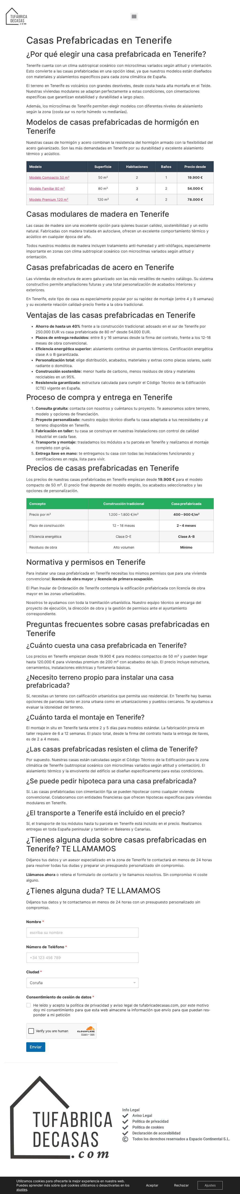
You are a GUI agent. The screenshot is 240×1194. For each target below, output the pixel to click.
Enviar (36, 1047)
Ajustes (210, 1185)
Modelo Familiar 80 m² (47, 188)
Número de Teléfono (46, 947)
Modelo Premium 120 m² (48, 199)
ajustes (21, 1189)
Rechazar (181, 1185)
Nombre (35, 922)
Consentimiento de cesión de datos (60, 997)
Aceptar (152, 1185)
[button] (134, 16)
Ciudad (34, 972)
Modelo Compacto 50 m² (49, 177)
